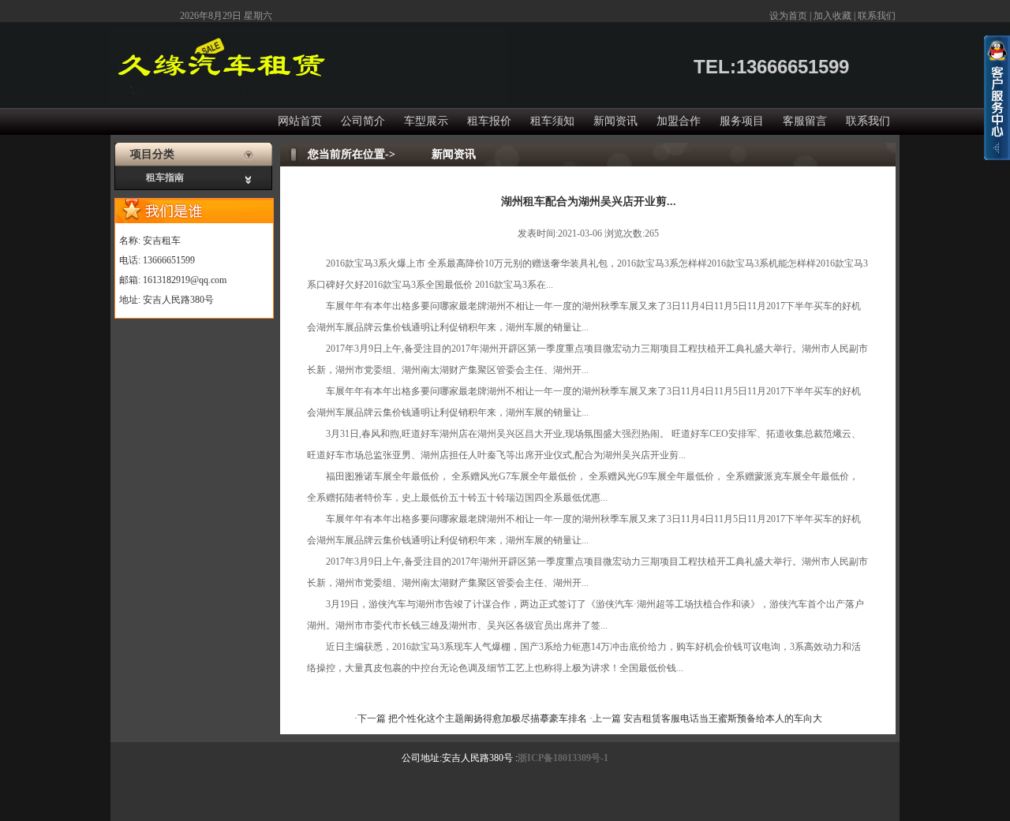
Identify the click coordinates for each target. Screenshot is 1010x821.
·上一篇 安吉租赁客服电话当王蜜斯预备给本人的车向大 (705, 718)
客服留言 (805, 121)
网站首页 (300, 121)
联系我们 (877, 15)
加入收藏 (832, 15)
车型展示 (426, 121)
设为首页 (788, 15)
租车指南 (165, 177)
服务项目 (742, 121)
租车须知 (552, 121)
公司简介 (363, 121)
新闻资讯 (615, 121)
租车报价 (489, 121)
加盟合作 (678, 121)
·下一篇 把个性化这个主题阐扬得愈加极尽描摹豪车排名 (471, 718)
